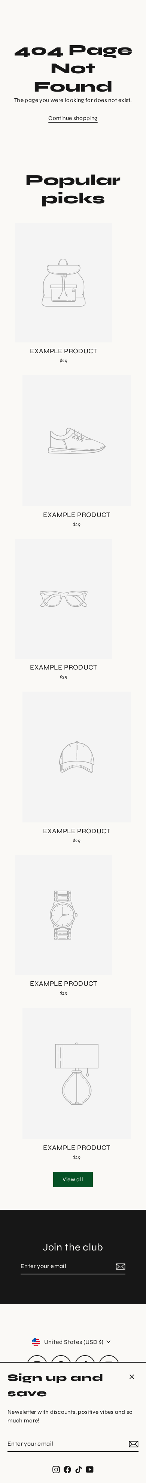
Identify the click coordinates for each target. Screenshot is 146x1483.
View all (73, 1179)
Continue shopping (73, 118)
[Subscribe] (133, 1444)
